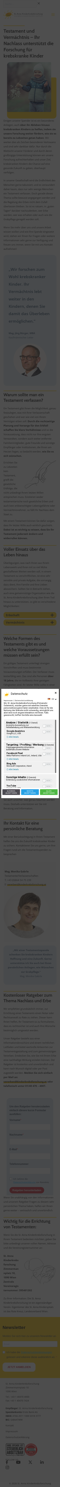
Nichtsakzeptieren (30, 792)
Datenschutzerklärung (24, 700)
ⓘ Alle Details (13, 737)
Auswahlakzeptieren (11, 792)
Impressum (8, 700)
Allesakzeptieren (49, 792)
